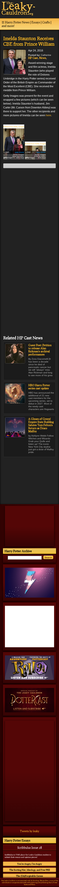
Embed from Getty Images (13, 126)
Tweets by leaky (29, 831)
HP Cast (33, 57)
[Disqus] (29, 211)
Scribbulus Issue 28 (29, 847)
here (48, 115)
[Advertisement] (29, 479)
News (42, 57)
